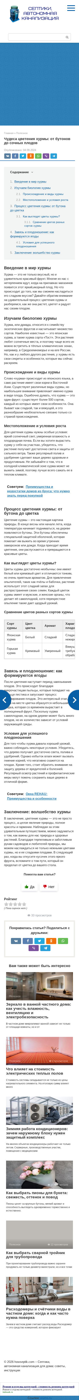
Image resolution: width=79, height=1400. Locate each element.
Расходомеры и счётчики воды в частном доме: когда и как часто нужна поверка (38, 1313)
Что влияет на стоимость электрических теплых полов (34, 1071)
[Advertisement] (39, 84)
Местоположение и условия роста (45, 199)
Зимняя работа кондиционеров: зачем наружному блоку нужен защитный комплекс (37, 1133)
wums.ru (46, 1398)
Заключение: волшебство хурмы (37, 252)
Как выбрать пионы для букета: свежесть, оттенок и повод (37, 1195)
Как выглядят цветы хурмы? (41, 216)
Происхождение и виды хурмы (43, 194)
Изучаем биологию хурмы (32, 188)
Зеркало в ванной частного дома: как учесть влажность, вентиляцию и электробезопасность (38, 1010)
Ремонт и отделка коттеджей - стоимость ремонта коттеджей (32, 1389)
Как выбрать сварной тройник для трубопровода (35, 1255)
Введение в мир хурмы (30, 181)
